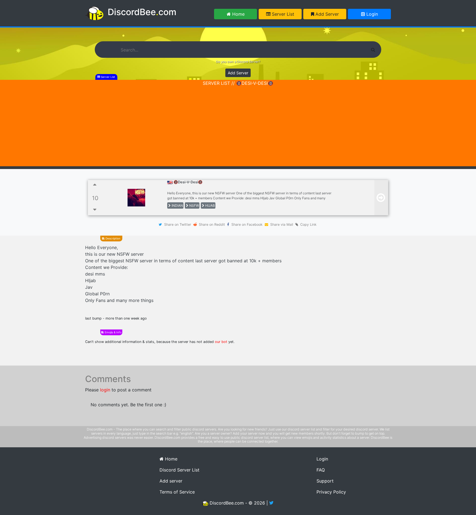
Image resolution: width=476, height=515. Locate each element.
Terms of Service (177, 492)
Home (238, 14)
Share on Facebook (247, 224)
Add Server (326, 14)
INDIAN (177, 205)
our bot (221, 342)
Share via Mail (281, 224)
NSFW (193, 205)
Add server (170, 481)
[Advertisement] (238, 127)
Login (371, 14)
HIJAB (209, 205)
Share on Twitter (177, 224)
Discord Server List (179, 470)
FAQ (321, 470)
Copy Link (307, 224)
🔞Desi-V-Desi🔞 (188, 182)
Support (325, 481)
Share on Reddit (212, 224)
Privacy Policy (331, 492)
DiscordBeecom (142, 12)
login (105, 390)
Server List (282, 14)
